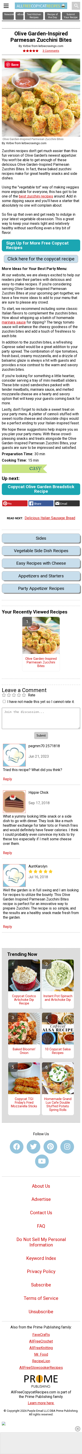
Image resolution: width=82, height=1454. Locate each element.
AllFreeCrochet (41, 1341)
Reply (7, 779)
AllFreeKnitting (41, 1348)
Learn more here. (41, 1403)
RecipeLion (41, 1361)
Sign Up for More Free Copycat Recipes (37, 245)
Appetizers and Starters (41, 576)
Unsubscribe (41, 1311)
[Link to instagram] (67, 1147)
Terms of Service (41, 1298)
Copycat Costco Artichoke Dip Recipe (24, 999)
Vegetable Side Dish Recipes (41, 550)
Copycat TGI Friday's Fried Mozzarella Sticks (24, 1102)
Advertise (41, 1199)
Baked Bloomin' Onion (24, 1051)
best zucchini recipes (36, 196)
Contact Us (41, 1212)
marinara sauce (14, 322)
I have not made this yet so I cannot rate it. (40, 702)
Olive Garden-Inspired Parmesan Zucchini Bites (41, 662)
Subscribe (41, 1285)
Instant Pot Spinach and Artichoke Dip (57, 998)
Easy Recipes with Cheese (41, 563)
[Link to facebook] (16, 1147)
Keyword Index (41, 1258)
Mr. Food (41, 1354)
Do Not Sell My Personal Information (41, 1242)
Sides (41, 538)
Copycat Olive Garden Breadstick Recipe (41, 489)
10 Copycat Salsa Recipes (58, 1051)
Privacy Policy (41, 1271)
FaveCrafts (41, 1335)
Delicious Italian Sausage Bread (50, 518)
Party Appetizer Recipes (41, 588)
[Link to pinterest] (50, 1147)
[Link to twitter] (33, 1147)
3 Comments (51, 50)
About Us (41, 1186)
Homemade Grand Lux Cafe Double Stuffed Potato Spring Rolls (58, 1104)
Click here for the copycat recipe (41, 259)
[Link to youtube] (42, 1161)
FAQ (41, 1226)
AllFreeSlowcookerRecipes (41, 1367)
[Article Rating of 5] (31, 50)
